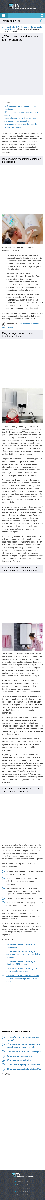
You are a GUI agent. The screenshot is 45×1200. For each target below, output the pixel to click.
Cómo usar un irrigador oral (19, 1056)
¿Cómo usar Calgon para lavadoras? (23, 1065)
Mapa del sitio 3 (23, 1191)
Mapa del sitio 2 (23, 1188)
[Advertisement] (22, 64)
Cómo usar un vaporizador (18, 1060)
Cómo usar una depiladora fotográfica (23, 1069)
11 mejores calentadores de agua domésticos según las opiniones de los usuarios (23, 954)
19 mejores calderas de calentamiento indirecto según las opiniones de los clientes (22, 978)
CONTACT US (23, 1181)
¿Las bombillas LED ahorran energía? (23, 1051)
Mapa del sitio (22, 1185)
